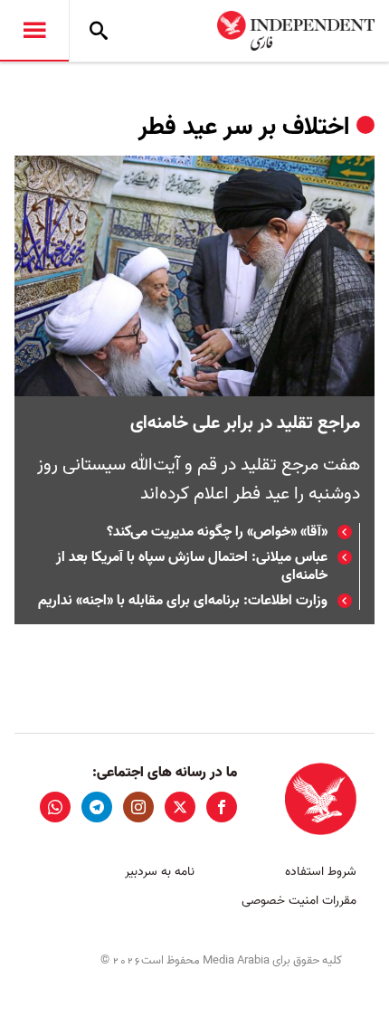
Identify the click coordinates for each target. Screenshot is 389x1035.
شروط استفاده (320, 871)
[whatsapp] (55, 807)
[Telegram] (96, 807)
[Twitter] (180, 807)
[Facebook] (221, 807)
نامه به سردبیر (159, 871)
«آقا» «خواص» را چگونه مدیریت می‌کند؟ (217, 532)
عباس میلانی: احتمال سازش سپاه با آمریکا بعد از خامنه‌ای (191, 566)
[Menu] (34, 31)
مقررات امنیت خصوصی (299, 900)
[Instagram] (138, 807)
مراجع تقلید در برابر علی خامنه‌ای (245, 423)
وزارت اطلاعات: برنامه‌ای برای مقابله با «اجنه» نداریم (182, 601)
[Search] (99, 31)
